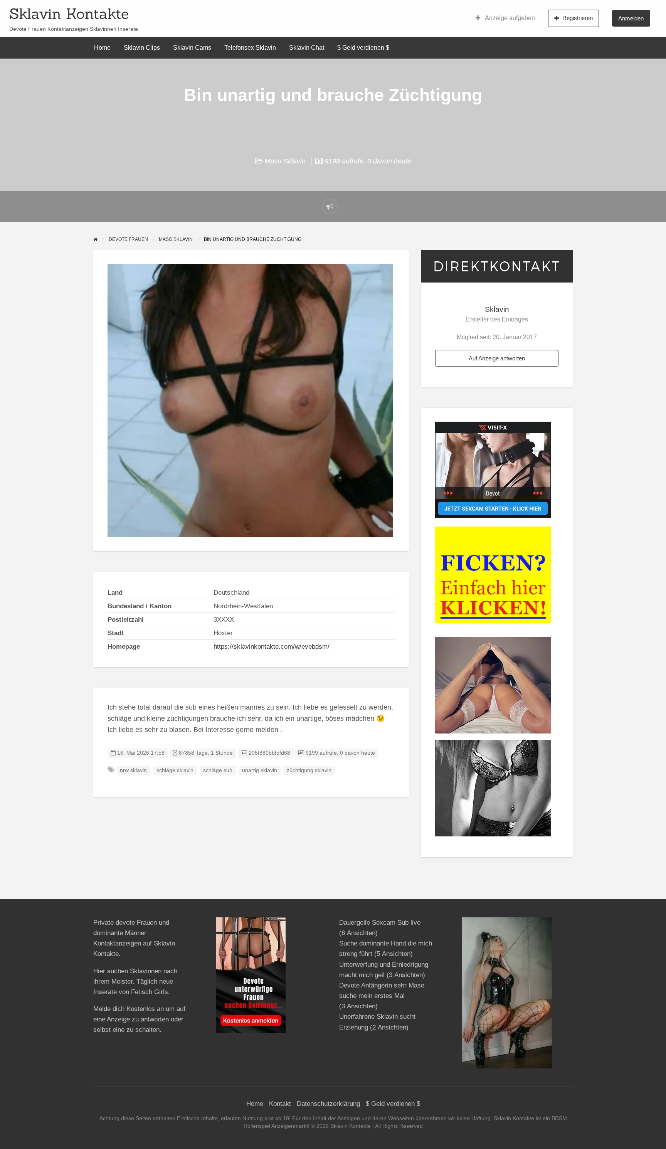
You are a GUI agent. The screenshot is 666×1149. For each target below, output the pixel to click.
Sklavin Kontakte (69, 13)
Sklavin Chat (306, 47)
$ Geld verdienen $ (363, 47)
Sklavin (497, 309)
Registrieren (577, 18)
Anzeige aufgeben (509, 18)
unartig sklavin (259, 770)
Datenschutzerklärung (328, 1103)
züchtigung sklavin (309, 770)
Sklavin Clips (142, 47)
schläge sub (217, 770)
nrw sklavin (133, 770)
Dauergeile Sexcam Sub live (379, 922)
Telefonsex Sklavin (250, 47)
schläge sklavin (174, 770)
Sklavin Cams (192, 47)
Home (102, 47)
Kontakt (280, 1103)
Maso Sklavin (285, 161)
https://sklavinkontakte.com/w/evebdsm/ (272, 646)
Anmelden (631, 18)
